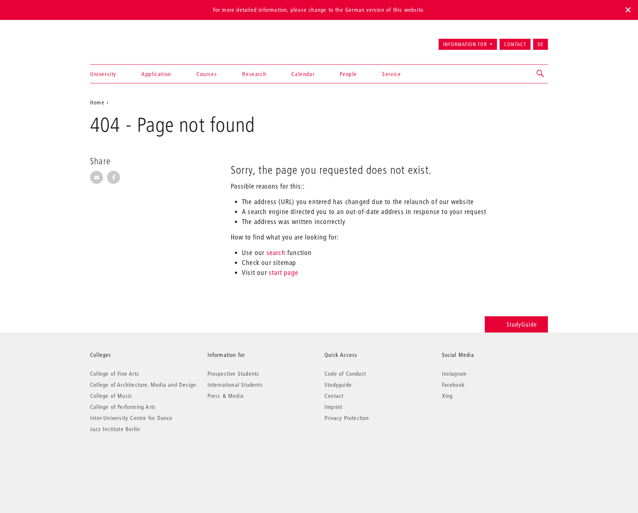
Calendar (303, 74)
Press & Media (225, 395)
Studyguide (338, 384)
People (348, 74)
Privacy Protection (347, 417)
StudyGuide (522, 324)
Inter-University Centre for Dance (131, 417)
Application (156, 74)
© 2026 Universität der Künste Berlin (128, 460)
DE (540, 44)
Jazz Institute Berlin (115, 429)
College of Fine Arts (114, 373)
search (276, 252)
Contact (515, 44)
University (103, 74)
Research (254, 74)
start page (283, 272)
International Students (235, 384)
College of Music (111, 395)
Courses (206, 74)
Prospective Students (233, 373)
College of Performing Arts (123, 406)
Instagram (454, 373)
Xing (447, 395)
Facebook (453, 384)
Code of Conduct (345, 373)
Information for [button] (465, 44)
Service (391, 74)
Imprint (333, 406)
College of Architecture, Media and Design (143, 384)
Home (97, 102)
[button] (540, 74)
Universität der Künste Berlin (119, 41)
